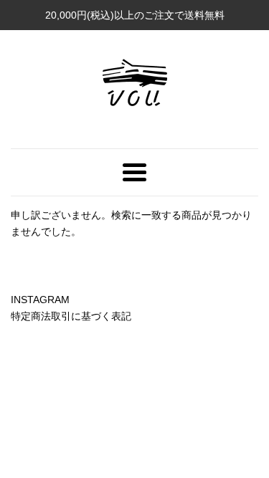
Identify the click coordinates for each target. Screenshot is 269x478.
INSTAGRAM (40, 299)
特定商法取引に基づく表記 (71, 316)
